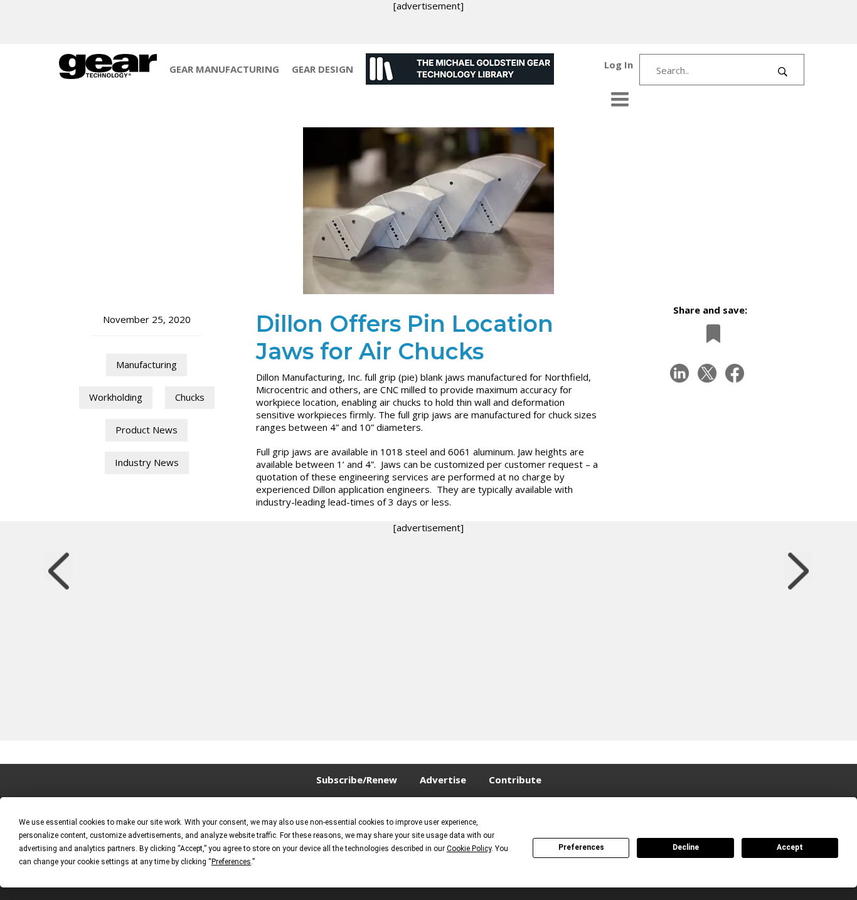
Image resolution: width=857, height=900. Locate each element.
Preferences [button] (231, 861)
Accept (790, 847)
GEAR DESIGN (322, 69)
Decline (686, 847)
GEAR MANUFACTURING (224, 69)
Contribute (515, 779)
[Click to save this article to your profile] (710, 334)
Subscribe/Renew (356, 779)
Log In (618, 64)
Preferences (581, 847)
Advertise (443, 779)
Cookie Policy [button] (469, 848)
